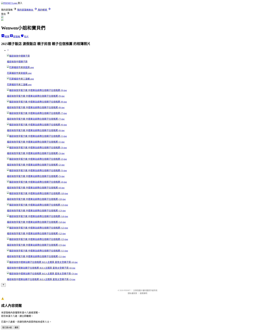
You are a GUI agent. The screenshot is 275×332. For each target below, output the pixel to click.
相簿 (7, 36)
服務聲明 (143, 293)
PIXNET (127, 290)
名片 (26, 36)
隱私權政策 (132, 293)
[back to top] (3, 285)
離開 (16, 327)
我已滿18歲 (7, 327)
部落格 (17, 36)
